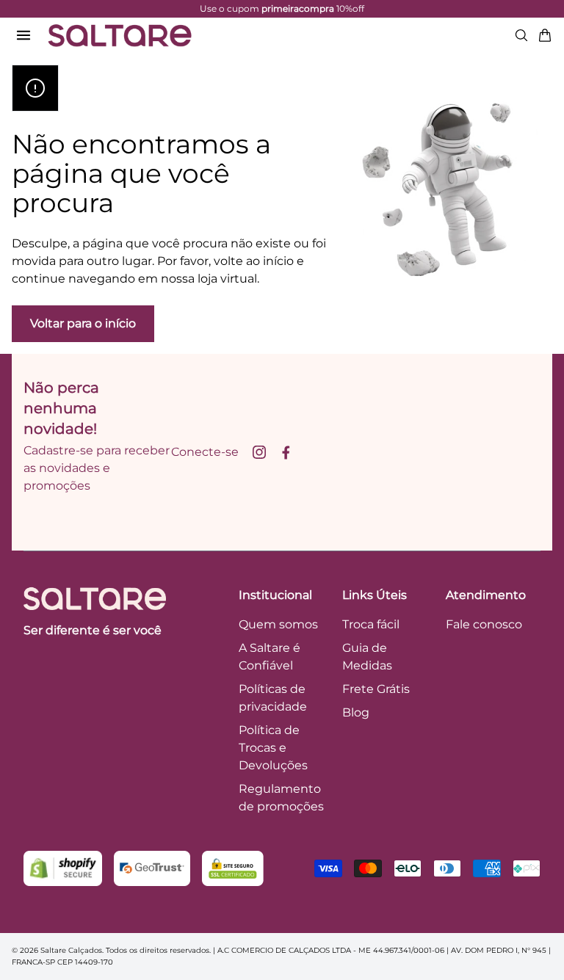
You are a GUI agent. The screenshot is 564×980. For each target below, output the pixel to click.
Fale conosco (484, 624)
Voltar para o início (83, 323)
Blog (355, 712)
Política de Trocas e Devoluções (273, 747)
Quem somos (278, 624)
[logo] (119, 35)
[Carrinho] (545, 35)
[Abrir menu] (23, 35)
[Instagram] (259, 452)
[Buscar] (521, 35)
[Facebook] (285, 452)
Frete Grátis (376, 689)
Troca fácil (371, 624)
